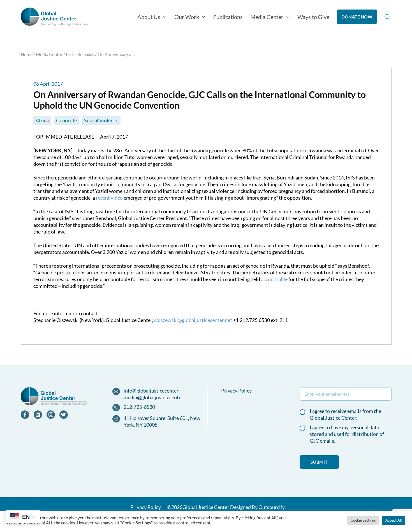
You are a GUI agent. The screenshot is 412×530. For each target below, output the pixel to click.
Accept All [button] (393, 520)
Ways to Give (313, 16)
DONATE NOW (356, 16)
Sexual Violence (101, 120)
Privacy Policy (236, 390)
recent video (109, 198)
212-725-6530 (139, 407)
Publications (228, 16)
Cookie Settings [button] (363, 520)
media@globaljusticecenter (153, 397)
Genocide (66, 120)
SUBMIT (319, 461)
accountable (274, 279)
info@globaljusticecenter (151, 390)
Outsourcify (271, 507)
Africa (42, 120)
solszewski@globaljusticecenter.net (193, 320)
